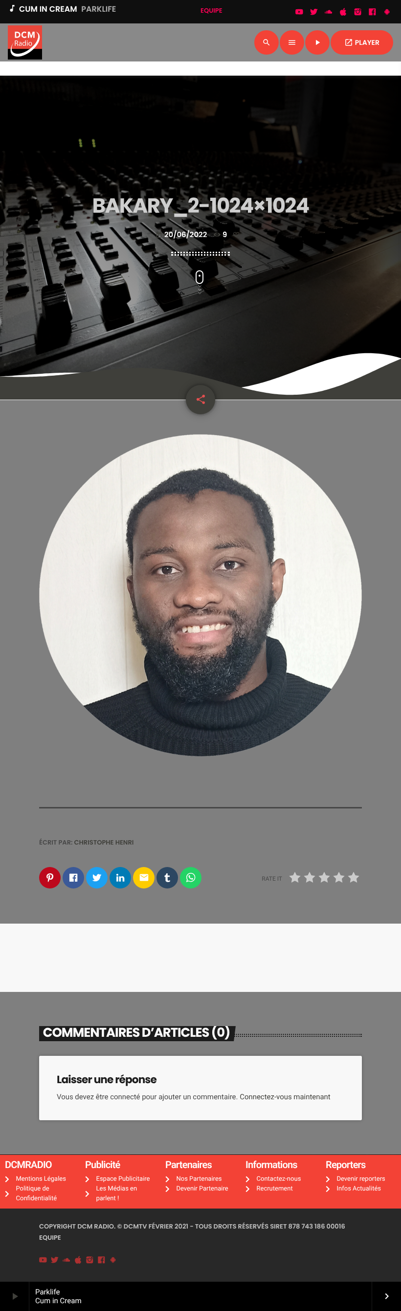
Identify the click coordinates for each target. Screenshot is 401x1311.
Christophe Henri (104, 842)
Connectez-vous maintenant (285, 1096)
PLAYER (361, 42)
